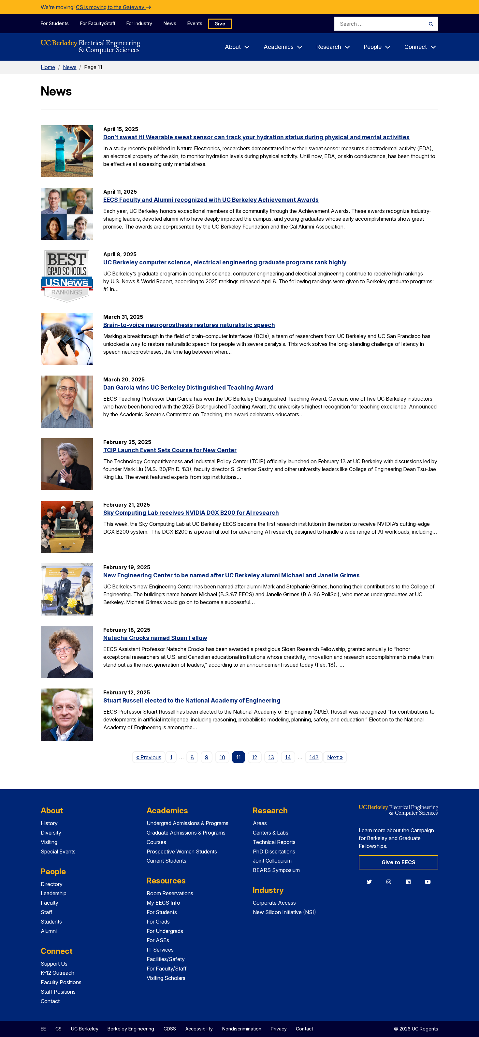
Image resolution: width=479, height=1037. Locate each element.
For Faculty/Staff (97, 23)
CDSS (170, 1028)
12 (254, 757)
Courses (156, 842)
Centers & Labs (270, 832)
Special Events (58, 851)
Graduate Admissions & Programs (186, 832)
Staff (46, 912)
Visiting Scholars (166, 978)
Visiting (49, 842)
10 (222, 757)
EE (43, 1028)
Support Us (54, 963)
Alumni (49, 931)
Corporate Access (274, 902)
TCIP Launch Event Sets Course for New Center (170, 450)
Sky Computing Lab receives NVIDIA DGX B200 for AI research (191, 512)
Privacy (279, 1028)
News (170, 23)
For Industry (139, 23)
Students (51, 921)
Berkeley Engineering (131, 1028)
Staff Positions (58, 991)
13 (271, 757)
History (49, 823)
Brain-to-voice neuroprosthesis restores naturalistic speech (189, 324)
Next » (337, 757)
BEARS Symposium (276, 870)
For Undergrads (165, 931)
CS (58, 1028)
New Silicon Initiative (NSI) (284, 912)
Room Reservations (170, 893)
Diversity (51, 832)
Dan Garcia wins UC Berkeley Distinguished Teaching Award (188, 387)
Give (219, 23)
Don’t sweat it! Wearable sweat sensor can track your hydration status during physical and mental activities (256, 137)
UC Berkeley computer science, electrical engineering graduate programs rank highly (224, 262)
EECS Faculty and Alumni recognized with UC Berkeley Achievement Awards (211, 199)
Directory (52, 884)
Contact (50, 1001)
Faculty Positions (61, 982)
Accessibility (199, 1028)
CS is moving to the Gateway (111, 7)
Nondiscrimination (241, 1028)
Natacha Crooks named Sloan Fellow (155, 637)
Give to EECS (398, 862)
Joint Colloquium (272, 860)
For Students (55, 23)
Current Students (166, 860)
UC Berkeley (84, 1028)
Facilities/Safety (166, 959)
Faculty (49, 902)
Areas (260, 823)
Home (48, 67)
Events (194, 23)
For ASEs (158, 940)
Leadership (53, 893)
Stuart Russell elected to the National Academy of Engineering (192, 700)
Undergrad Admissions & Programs (187, 823)
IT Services (160, 949)
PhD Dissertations (274, 851)
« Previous (151, 757)
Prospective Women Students (182, 851)
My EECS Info (163, 902)
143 (314, 757)
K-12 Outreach (57, 973)
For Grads (158, 921)
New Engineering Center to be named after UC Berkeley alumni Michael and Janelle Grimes (231, 575)
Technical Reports (274, 842)
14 (288, 757)
